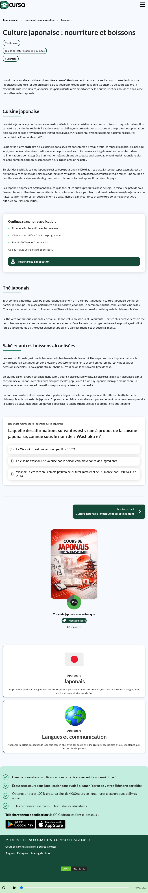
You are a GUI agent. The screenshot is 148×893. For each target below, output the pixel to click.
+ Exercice (10, 58)
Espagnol (22, 853)
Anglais (10, 853)
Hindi (48, 853)
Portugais (37, 853)
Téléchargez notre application (26, 815)
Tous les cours (10, 19)
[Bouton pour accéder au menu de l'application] (142, 5)
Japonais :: (66, 19)
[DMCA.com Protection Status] (74, 869)
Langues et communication (40, 19)
